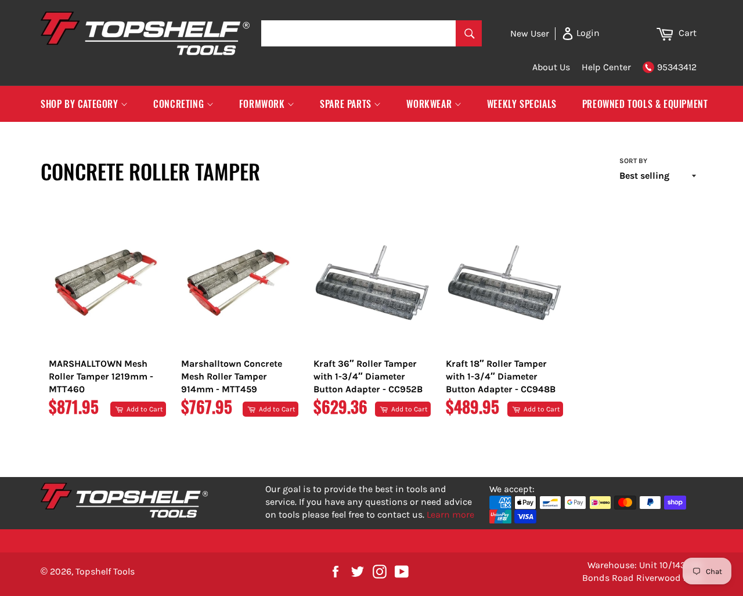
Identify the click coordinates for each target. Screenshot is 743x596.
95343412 (677, 67)
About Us (551, 67)
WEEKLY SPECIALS (522, 104)
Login (587, 32)
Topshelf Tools (105, 571)
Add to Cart (144, 409)
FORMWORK (263, 104)
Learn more (450, 514)
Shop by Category (81, 104)
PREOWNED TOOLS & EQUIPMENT (645, 104)
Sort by (633, 161)
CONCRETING (180, 104)
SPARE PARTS (347, 104)
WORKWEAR (430, 104)
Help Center (606, 67)
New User (529, 33)
